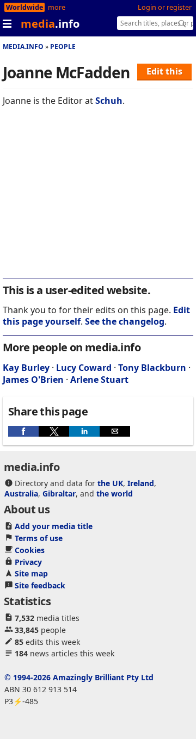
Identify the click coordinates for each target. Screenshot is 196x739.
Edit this (164, 71)
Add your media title (54, 526)
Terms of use (39, 538)
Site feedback (40, 585)
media (50, 23)
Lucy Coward (84, 368)
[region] (98, 199)
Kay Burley (26, 368)
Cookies (30, 550)
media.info (23, 46)
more (56, 7)
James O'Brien (33, 380)
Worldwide (24, 7)
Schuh (108, 101)
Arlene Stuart (99, 380)
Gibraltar (59, 493)
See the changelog (124, 321)
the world (114, 493)
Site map (31, 573)
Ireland (140, 483)
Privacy (28, 562)
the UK (110, 483)
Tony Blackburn (152, 368)
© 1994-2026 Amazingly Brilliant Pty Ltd (79, 677)
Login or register (165, 7)
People (63, 46)
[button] (23, 431)
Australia (21, 493)
